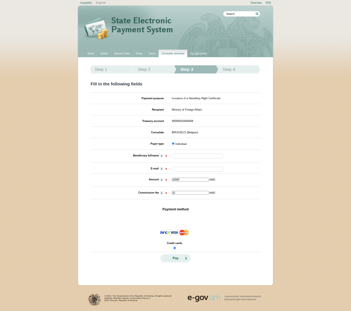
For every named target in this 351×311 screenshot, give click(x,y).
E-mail (155, 168)
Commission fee (148, 192)
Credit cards (174, 243)
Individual (180, 143)
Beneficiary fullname (146, 155)
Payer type (157, 143)
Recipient (158, 109)
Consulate (157, 132)
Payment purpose (153, 98)
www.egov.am (224, 297)
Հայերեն (86, 2)
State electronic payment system (153, 29)
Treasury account (153, 121)
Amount (154, 179)
